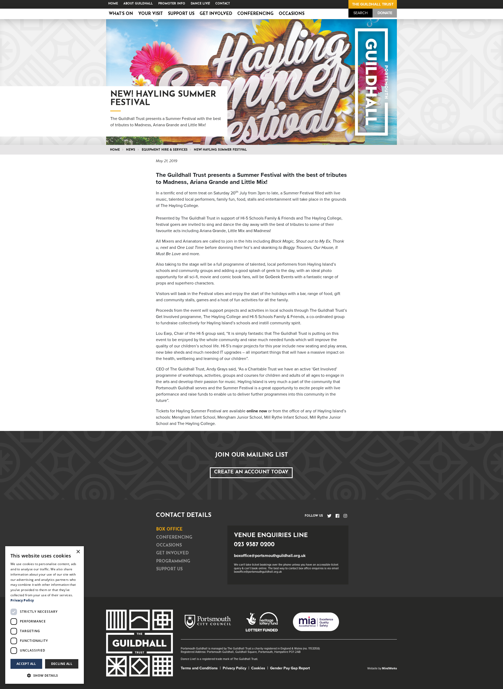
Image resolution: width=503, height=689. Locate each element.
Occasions (291, 14)
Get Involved (216, 14)
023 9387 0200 (254, 545)
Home (113, 3)
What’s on (121, 14)
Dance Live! (200, 3)
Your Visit (150, 14)
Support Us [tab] (169, 569)
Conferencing (255, 14)
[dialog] (44, 615)
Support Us (181, 14)
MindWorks (389, 668)
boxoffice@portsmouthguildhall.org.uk (270, 555)
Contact (222, 3)
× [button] (78, 552)
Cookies (258, 668)
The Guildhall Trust (372, 4)
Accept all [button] (26, 663)
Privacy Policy (234, 668)
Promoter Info (171, 3)
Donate (385, 13)
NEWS (130, 150)
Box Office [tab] (169, 529)
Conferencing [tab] (174, 537)
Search (360, 13)
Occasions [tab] (169, 545)
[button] (44, 675)
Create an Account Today (251, 472)
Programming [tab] (173, 561)
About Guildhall (138, 3)
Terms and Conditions (199, 668)
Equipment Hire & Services (165, 150)
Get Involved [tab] (172, 553)
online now (257, 411)
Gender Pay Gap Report (290, 668)
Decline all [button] (61, 663)
